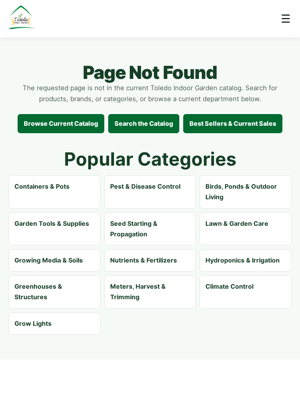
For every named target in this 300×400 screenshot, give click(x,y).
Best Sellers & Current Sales (232, 123)
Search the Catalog (143, 123)
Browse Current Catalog (61, 123)
